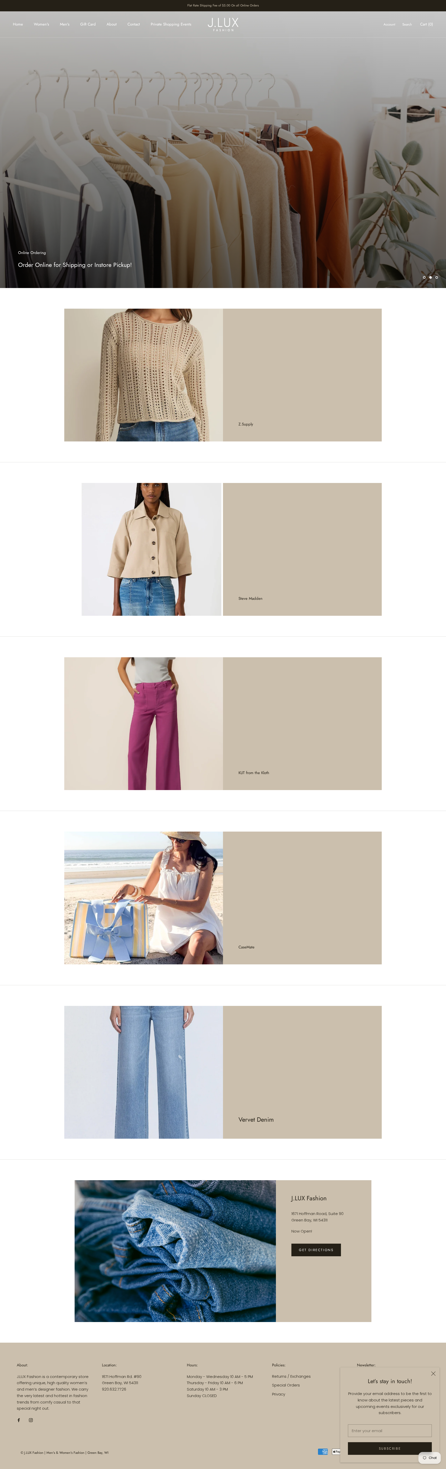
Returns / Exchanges (291, 1376)
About (112, 24)
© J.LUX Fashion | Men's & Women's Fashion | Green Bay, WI (64, 1452)
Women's (41, 24)
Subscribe (390, 1448)
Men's (64, 24)
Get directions (316, 1250)
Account (389, 24)
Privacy (278, 1394)
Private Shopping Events (171, 24)
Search (407, 24)
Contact (134, 24)
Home (18, 24)
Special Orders (286, 1385)
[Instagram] (31, 1420)
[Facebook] (19, 1420)
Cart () (426, 24)
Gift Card (88, 24)
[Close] (433, 1373)
